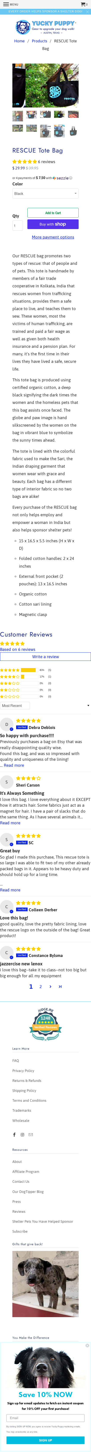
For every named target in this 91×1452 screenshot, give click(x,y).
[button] (25, 161)
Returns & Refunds (26, 1081)
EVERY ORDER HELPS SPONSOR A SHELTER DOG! (45, 11)
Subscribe (20, 1231)
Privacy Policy (23, 1071)
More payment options (53, 237)
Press (16, 1201)
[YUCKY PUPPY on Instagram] (23, 1134)
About (17, 1162)
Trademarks (21, 1110)
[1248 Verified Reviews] (45, 1041)
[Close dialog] (87, 1345)
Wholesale (20, 1120)
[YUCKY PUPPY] (45, 26)
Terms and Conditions (29, 1100)
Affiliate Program (25, 1171)
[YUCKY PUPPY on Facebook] (14, 1134)
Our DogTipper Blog (28, 1192)
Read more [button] (14, 765)
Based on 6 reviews (17, 649)
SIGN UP (45, 1440)
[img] (28, 720)
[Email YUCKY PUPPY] (31, 1134)
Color (17, 183)
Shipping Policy (24, 1090)
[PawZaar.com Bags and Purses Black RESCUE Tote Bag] (45, 86)
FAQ (15, 1060)
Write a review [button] (45, 656)
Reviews (18, 1211)
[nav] (10, 4)
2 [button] (41, 986)
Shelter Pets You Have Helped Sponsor (42, 1221)
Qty (15, 215)
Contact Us (20, 1181)
